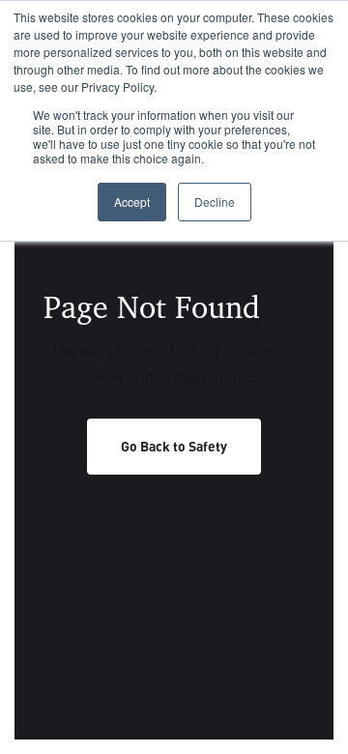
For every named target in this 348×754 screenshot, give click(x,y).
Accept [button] (132, 201)
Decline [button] (214, 201)
